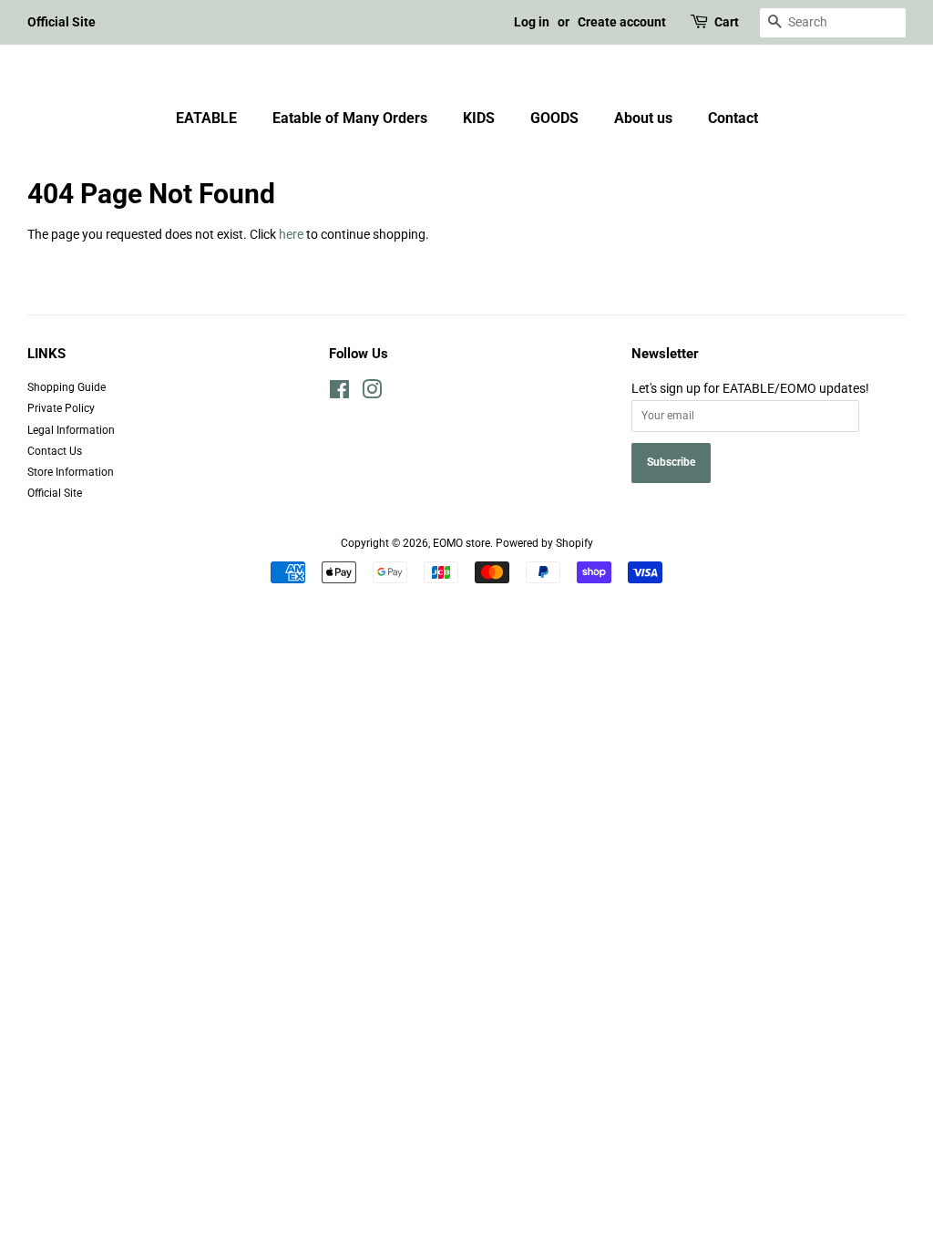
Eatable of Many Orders (349, 118)
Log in (531, 22)
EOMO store (461, 543)
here (291, 234)
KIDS (479, 118)
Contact (733, 118)
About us (643, 118)
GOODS (554, 118)
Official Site (61, 22)
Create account (622, 22)
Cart (726, 22)
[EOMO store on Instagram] (372, 393)
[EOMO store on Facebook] (339, 393)
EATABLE (206, 118)
